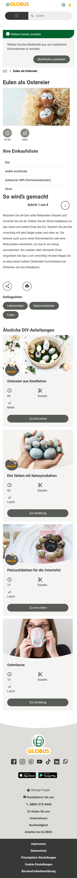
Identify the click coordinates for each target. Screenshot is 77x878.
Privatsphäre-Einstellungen (38, 857)
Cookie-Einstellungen (38, 864)
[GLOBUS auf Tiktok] (47, 762)
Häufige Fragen (40, 790)
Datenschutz (39, 850)
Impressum (38, 844)
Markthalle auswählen (52, 59)
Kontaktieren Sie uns (40, 797)
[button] (16, 16)
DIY (5, 71)
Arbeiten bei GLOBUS (38, 832)
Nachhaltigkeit (38, 825)
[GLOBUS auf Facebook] (13, 762)
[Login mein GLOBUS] (70, 5)
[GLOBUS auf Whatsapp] (65, 762)
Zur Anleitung (37, 513)
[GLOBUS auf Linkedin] (56, 762)
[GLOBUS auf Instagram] (22, 762)
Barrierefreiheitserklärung (39, 871)
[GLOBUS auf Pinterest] (30, 762)
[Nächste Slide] (65, 205)
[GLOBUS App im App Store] (27, 776)
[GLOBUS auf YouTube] (39, 762)
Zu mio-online (38, 418)
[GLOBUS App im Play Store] (48, 776)
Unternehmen (38, 818)
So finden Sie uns (38, 811)
